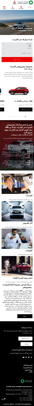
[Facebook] (31, 357)
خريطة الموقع (28, 370)
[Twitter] (29, 357)
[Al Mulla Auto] (25, 2)
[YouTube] (23, 357)
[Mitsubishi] (14, 2)
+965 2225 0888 (27, 398)
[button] (17, 45)
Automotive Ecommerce (23, 404)
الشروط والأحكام (27, 365)
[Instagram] (26, 357)
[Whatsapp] (3, 399)
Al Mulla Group (8, 404)
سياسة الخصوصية (27, 368)
